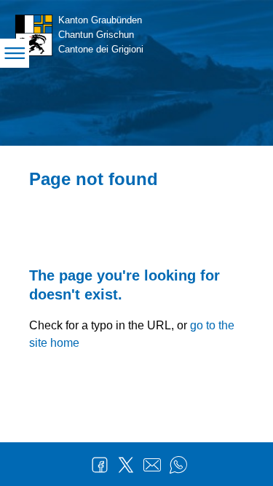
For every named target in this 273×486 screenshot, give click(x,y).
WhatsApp (178, 465)
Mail (152, 465)
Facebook (100, 465)
